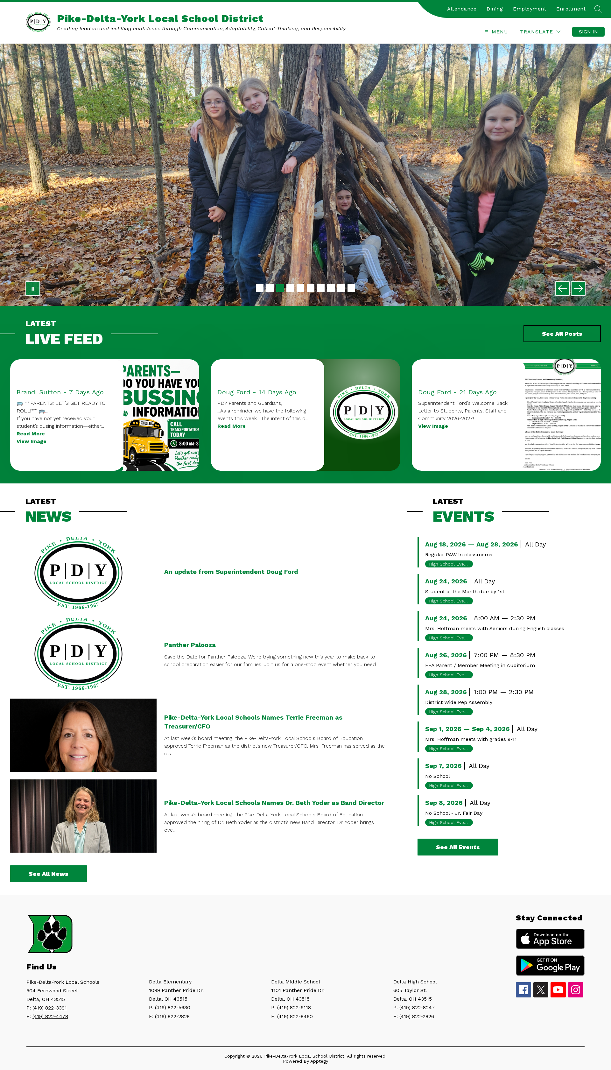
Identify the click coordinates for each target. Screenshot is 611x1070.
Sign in (588, 32)
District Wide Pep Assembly (458, 702)
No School (437, 776)
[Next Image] (578, 288)
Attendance (461, 9)
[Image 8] (331, 288)
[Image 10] (351, 288)
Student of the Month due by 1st (464, 591)
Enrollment (571, 9)
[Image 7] (321, 288)
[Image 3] (280, 288)
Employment (529, 9)
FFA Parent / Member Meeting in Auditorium (480, 665)
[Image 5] (300, 288)
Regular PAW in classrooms (458, 555)
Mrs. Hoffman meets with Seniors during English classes (494, 628)
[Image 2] (270, 288)
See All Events (458, 847)
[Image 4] (290, 288)
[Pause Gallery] (32, 288)
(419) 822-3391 (49, 1008)
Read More (31, 434)
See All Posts (562, 333)
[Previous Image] (562, 288)
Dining (495, 9)
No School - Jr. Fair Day (453, 813)
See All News (48, 873)
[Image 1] (259, 288)
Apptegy (319, 1061)
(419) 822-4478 (50, 1016)
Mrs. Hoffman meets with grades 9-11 (471, 739)
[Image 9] (341, 288)
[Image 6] (310, 288)
